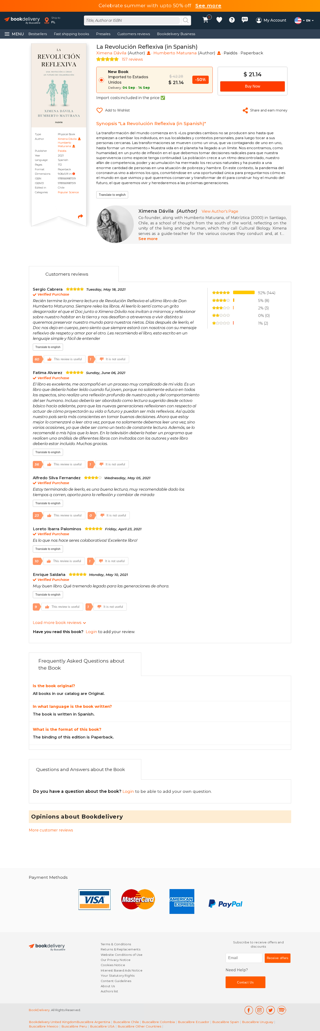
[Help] (232, 20)
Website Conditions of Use (122, 955)
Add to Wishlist (117, 110)
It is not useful (115, 359)
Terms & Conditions (116, 944)
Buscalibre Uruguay (257, 1022)
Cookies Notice (113, 965)
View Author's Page (220, 211)
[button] (73, 173)
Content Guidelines (116, 981)
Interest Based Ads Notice (122, 970)
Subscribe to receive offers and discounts (258, 944)
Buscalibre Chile (126, 1022)
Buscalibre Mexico (43, 1026)
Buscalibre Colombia (158, 1022)
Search (185, 20)
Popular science (68, 192)
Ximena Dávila (67, 139)
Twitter (270, 1010)
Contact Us (245, 982)
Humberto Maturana (65, 144)
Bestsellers (37, 34)
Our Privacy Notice (116, 960)
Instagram (259, 1010)
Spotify (281, 1010)
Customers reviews (133, 34)
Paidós (62, 150)
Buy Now (252, 86)
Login (84, 791)
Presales (103, 34)
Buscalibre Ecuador (193, 1022)
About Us (108, 986)
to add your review (83, 631)
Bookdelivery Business (176, 34)
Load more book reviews (57, 622)
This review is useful (68, 359)
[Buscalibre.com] (47, 947)
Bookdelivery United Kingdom (53, 1022)
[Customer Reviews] (245, 20)
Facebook (248, 1010)
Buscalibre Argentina (93, 1022)
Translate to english (112, 195)
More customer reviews (51, 830)
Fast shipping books (71, 34)
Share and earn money (268, 110)
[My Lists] (219, 20)
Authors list (109, 991)
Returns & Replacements (120, 949)
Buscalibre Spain (225, 1022)
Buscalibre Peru (74, 1026)
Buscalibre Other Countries (139, 1026)
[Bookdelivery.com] (22, 20)
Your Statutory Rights (118, 975)
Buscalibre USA (102, 1026)
